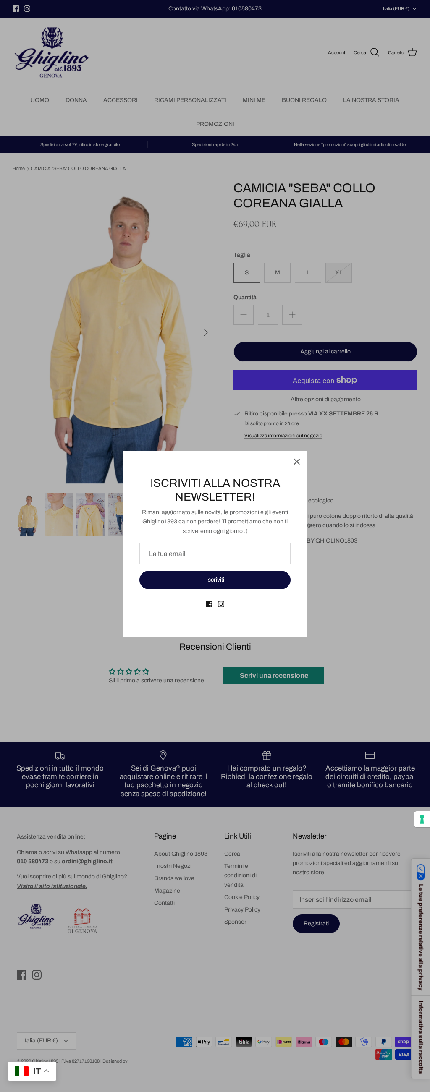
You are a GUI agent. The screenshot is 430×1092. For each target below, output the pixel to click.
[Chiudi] (297, 461)
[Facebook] (209, 604)
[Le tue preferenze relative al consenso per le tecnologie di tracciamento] (422, 819)
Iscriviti (215, 580)
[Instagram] (221, 604)
